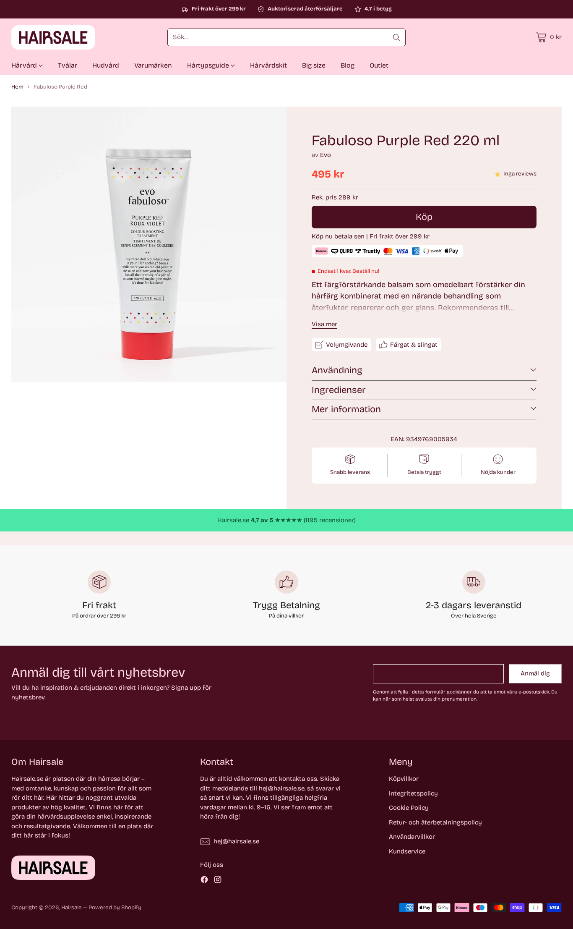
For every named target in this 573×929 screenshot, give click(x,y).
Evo (325, 155)
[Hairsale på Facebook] (204, 880)
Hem (17, 87)
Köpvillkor (404, 778)
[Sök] (396, 37)
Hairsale (71, 907)
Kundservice (407, 851)
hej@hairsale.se (282, 788)
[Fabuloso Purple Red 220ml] (148, 244)
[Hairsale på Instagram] (218, 880)
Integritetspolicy (413, 793)
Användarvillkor (412, 836)
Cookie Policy (409, 807)
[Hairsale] (53, 37)
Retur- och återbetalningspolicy (435, 822)
